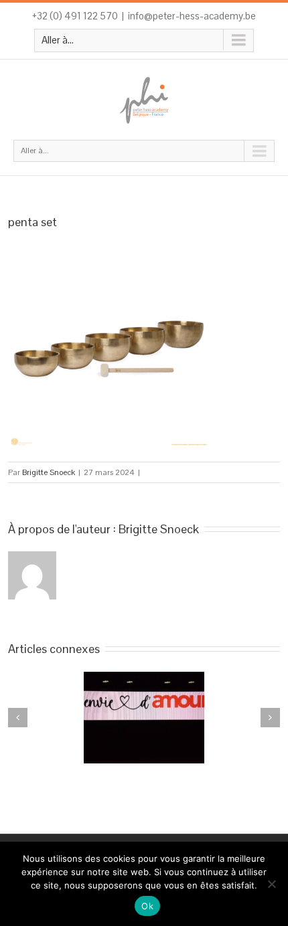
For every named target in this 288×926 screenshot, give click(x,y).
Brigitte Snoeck (48, 472)
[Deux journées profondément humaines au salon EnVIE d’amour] (144, 717)
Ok (147, 906)
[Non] (271, 884)
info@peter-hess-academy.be (192, 15)
